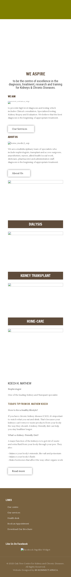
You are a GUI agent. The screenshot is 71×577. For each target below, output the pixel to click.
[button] (11, 479)
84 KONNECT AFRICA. (46, 570)
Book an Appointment (18, 523)
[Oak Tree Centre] (35, 8)
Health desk (13, 518)
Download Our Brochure (19, 529)
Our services (13, 512)
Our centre (12, 507)
